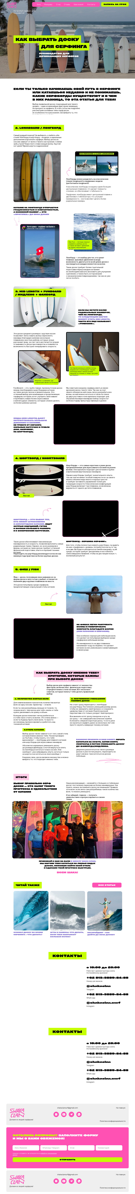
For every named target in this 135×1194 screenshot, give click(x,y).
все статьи (107, 885)
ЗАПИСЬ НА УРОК (114, 4)
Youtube (79, 12)
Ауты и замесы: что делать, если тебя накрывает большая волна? (67, 934)
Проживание (43, 16)
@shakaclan (98, 985)
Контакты (91, 4)
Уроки (40, 20)
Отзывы (67, 4)
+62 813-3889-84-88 (107, 977)
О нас (58, 4)
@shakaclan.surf (103, 1002)
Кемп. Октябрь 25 (45, 12)
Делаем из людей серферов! (21, 1120)
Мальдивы (48, 4)
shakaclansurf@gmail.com (67, 1108)
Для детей (42, 24)
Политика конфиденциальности (113, 1121)
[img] (11, 5)
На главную (120, 1108)
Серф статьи (81, 16)
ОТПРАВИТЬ (68, 1160)
